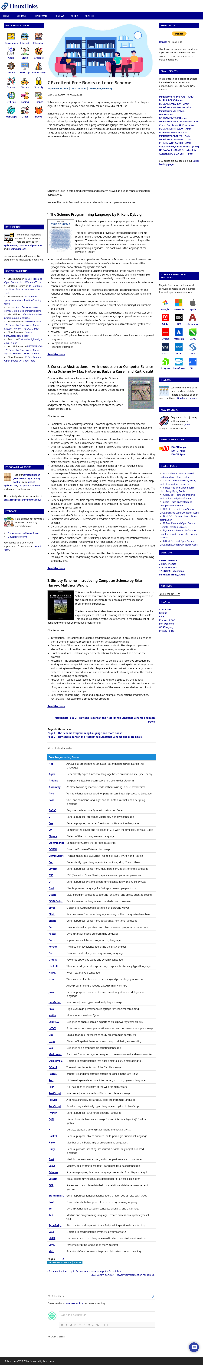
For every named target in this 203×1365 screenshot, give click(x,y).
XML (51, 1251)
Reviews (59, 16)
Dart (51, 888)
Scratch (53, 1178)
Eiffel (52, 907)
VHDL (52, 1238)
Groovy (53, 959)
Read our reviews (186, 398)
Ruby (52, 1149)
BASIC (52, 810)
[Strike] (75, 1325)
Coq (51, 862)
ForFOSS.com (166, 623)
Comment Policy (74, 1303)
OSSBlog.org (166, 627)
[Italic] (66, 1325)
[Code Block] (93, 1325)
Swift (52, 1202)
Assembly (55, 787)
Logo (52, 1041)
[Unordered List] (84, 1325)
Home (6, 16)
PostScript (55, 1093)
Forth (52, 940)
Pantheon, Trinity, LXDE (172, 574)
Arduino (53, 780)
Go (50, 953)
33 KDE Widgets (168, 567)
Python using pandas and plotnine (23, 245)
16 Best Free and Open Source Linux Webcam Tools (23, 289)
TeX (51, 1215)
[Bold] (62, 1325)
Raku (52, 1142)
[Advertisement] (101, 164)
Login (152, 1296)
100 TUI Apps (178, 450)
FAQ (161, 616)
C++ (51, 823)
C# (50, 829)
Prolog (53, 1099)
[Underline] (71, 1325)
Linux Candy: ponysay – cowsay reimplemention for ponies (122, 1274)
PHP (51, 1086)
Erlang (52, 920)
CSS (51, 875)
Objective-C (55, 1060)
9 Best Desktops (168, 560)
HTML (52, 972)
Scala (52, 1165)
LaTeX (52, 1028)
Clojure (53, 836)
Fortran (53, 946)
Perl (51, 1080)
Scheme (53, 1172)
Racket (53, 1136)
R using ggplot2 (17, 248)
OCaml (53, 1067)
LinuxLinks (48, 1361)
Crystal (53, 868)
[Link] (97, 1325)
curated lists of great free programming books (26, 478)
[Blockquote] (88, 1325)
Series (74, 16)
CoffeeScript (56, 855)
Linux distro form (17, 536)
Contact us (165, 609)
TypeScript (55, 1225)
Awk (51, 793)
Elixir (52, 914)
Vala (51, 1231)
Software (23, 16)
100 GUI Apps (178, 447)
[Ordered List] (80, 1325)
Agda (52, 774)
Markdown (55, 1054)
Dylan (52, 894)
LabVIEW (54, 1021)
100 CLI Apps (178, 454)
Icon (51, 979)
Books (93, 88)
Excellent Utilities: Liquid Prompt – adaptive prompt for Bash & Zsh (85, 1271)
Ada (51, 763)
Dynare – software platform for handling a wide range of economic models (179, 534)
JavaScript (55, 1002)
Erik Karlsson (79, 88)
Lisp (51, 1034)
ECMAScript (55, 901)
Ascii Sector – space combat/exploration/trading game (23, 300)
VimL (52, 1244)
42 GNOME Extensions (171, 570)
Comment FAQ (167, 620)
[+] (106, 1325)
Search (89, 16)
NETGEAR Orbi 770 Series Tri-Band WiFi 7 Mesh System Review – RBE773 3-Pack (22, 325)
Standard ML (56, 1195)
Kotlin (52, 1015)
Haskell (53, 966)
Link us (163, 612)
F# (50, 927)
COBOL (53, 849)
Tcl (50, 1208)
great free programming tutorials (22, 499)
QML (51, 1119)
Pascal (52, 1073)
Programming (104, 88)
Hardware (41, 16)
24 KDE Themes (167, 563)
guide (187, 424)
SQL (51, 1185)
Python (53, 1112)
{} (102, 1325)
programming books (60, 1262)
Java (51, 992)
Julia (51, 1008)
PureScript (55, 1106)
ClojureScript (56, 842)
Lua (51, 1047)
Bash (52, 800)
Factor (52, 933)
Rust (51, 1159)
